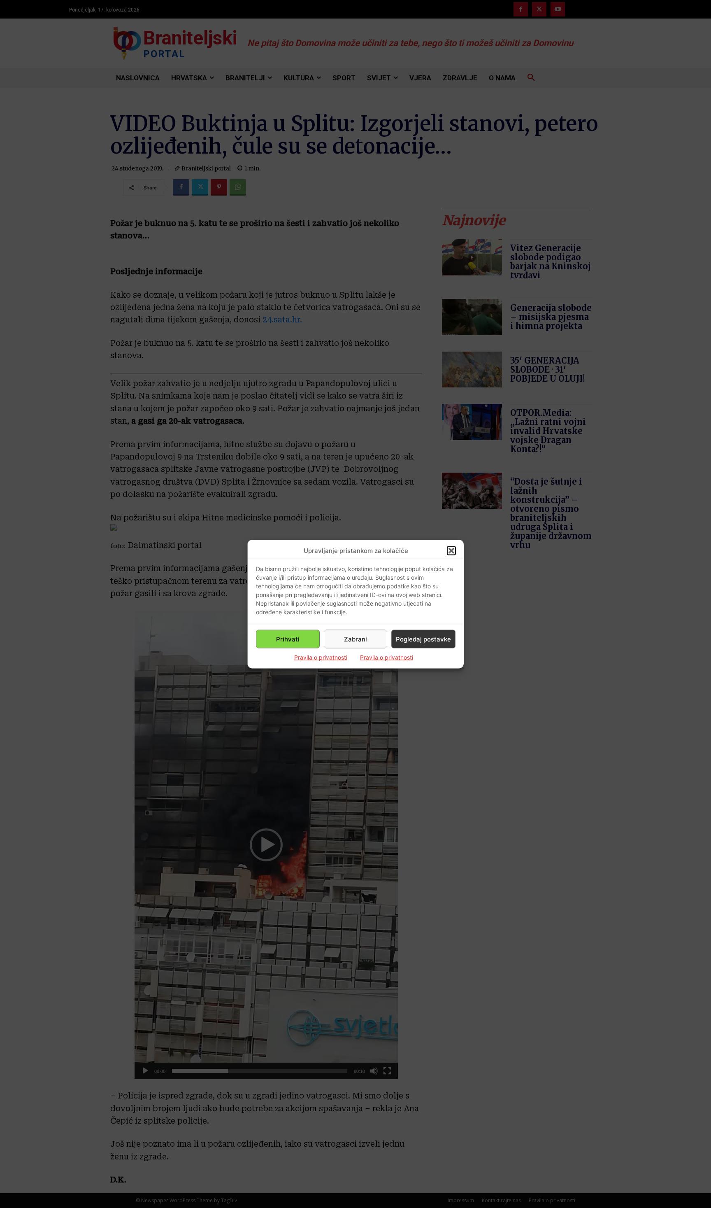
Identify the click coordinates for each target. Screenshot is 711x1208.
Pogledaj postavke (423, 639)
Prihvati (288, 639)
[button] (451, 550)
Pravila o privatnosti (320, 657)
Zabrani (355, 639)
